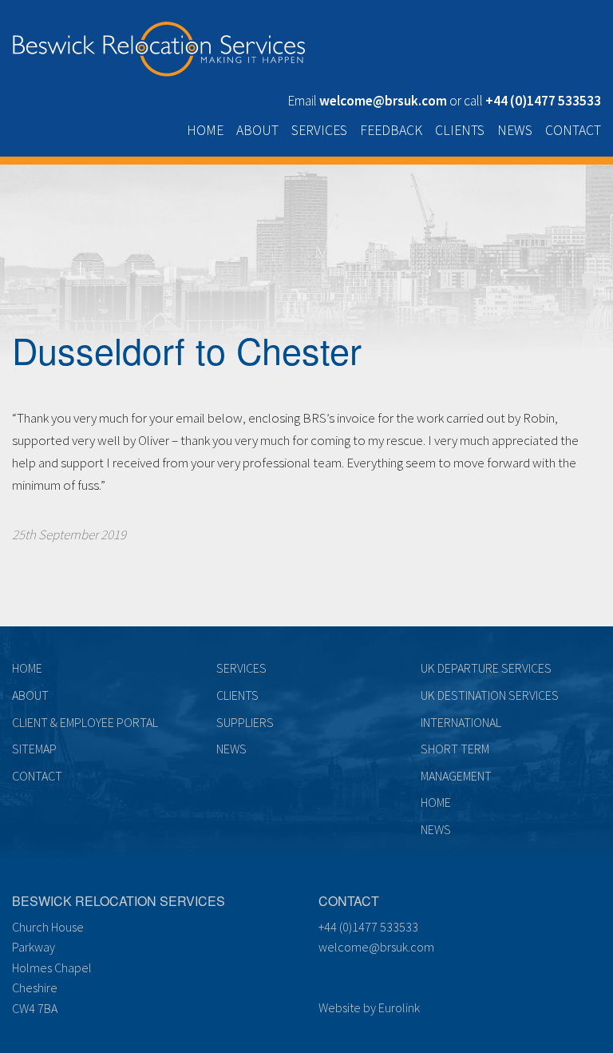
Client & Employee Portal (85, 722)
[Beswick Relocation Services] (159, 45)
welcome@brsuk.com (376, 947)
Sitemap (34, 749)
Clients (459, 130)
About (257, 130)
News (514, 130)
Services (319, 130)
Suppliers (245, 722)
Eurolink (399, 1007)
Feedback (391, 130)
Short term (455, 749)
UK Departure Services (486, 668)
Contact (573, 130)
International (461, 722)
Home (205, 130)
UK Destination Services (490, 695)
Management (456, 776)
